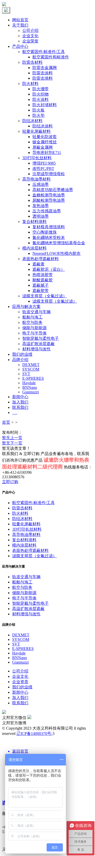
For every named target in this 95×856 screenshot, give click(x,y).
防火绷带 (40, 89)
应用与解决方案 (26, 306)
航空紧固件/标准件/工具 (43, 52)
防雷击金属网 (44, 67)
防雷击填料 (42, 78)
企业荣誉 (30, 41)
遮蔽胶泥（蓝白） (48, 269)
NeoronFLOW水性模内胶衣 (56, 253)
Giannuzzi (30, 392)
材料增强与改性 (36, 349)
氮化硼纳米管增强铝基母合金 (58, 243)
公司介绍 (30, 30)
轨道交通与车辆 (36, 312)
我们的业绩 (22, 354)
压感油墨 (40, 184)
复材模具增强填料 (48, 227)
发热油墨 (40, 206)
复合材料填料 (34, 221)
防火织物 (40, 94)
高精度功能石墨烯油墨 (52, 190)
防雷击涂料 (42, 73)
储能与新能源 (34, 328)
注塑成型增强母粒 (48, 174)
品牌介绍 (20, 359)
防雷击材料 (32, 62)
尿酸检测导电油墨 (48, 200)
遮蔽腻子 (40, 285)
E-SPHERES (33, 378)
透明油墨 (40, 216)
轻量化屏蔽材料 (36, 131)
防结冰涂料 (42, 126)
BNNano (29, 387)
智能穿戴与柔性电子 (40, 338)
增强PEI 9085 (44, 163)
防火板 (38, 110)
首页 (6, 422)
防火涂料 (40, 99)
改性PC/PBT (43, 168)
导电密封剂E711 (46, 152)
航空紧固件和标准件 (50, 57)
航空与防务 (32, 322)
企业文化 (30, 36)
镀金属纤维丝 (44, 142)
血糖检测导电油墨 (48, 195)
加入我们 (20, 402)
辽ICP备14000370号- (34, 733)
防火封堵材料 (44, 105)
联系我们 (20, 407)
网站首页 (20, 20)
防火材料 (30, 83)
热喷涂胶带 (42, 275)
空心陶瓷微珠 (44, 232)
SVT (26, 374)
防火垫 (38, 115)
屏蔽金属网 (42, 147)
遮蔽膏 (38, 264)
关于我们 (20, 25)
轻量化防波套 (44, 136)
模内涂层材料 (34, 248)
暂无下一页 (12, 443)
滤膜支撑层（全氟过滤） (44, 296)
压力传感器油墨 (46, 211)
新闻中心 (20, 397)
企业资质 (20, 682)
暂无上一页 (12, 438)
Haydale (29, 383)
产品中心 (20, 46)
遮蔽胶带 (40, 290)
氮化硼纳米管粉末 (48, 237)
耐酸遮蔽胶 (42, 280)
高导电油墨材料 (36, 179)
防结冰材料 (32, 121)
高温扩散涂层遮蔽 (38, 344)
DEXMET (31, 365)
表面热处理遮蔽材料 (40, 259)
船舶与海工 (32, 317)
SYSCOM (30, 369)
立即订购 (10, 482)
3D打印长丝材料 (37, 158)
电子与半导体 (34, 333)
